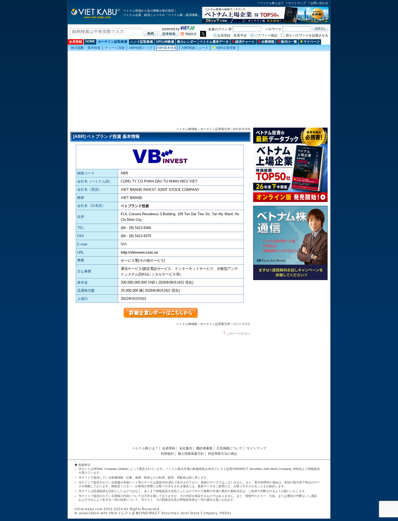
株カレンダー (187, 42)
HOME (90, 41)
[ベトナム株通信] (290, 279)
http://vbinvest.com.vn (139, 252)
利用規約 (167, 454)
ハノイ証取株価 (141, 42)
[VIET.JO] (187, 29)
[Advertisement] (199, 89)
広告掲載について (230, 448)
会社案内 (185, 448)
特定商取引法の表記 (222, 454)
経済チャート (245, 42)
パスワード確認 (266, 35)
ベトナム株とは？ (272, 3)
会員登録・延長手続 (232, 35)
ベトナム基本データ (214, 42)
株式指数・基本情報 (85, 48)
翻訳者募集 (204, 448)
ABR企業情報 (226, 48)
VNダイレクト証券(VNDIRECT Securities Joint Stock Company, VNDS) (254, 468)
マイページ (312, 42)
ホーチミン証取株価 (112, 42)
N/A (124, 244)
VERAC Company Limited (110, 468)
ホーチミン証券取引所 (215, 129)
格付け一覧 (289, 42)
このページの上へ (238, 333)
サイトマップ (297, 3)
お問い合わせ (319, 3)
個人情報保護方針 (191, 454)
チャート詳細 (115, 48)
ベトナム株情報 (186, 129)
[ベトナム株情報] (95, 17)
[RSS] (188, 34)
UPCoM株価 (165, 42)
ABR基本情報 (167, 48)
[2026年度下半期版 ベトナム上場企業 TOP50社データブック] (265, 22)
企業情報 (267, 42)
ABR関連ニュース (195, 48)
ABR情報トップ (140, 48)
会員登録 (75, 42)
